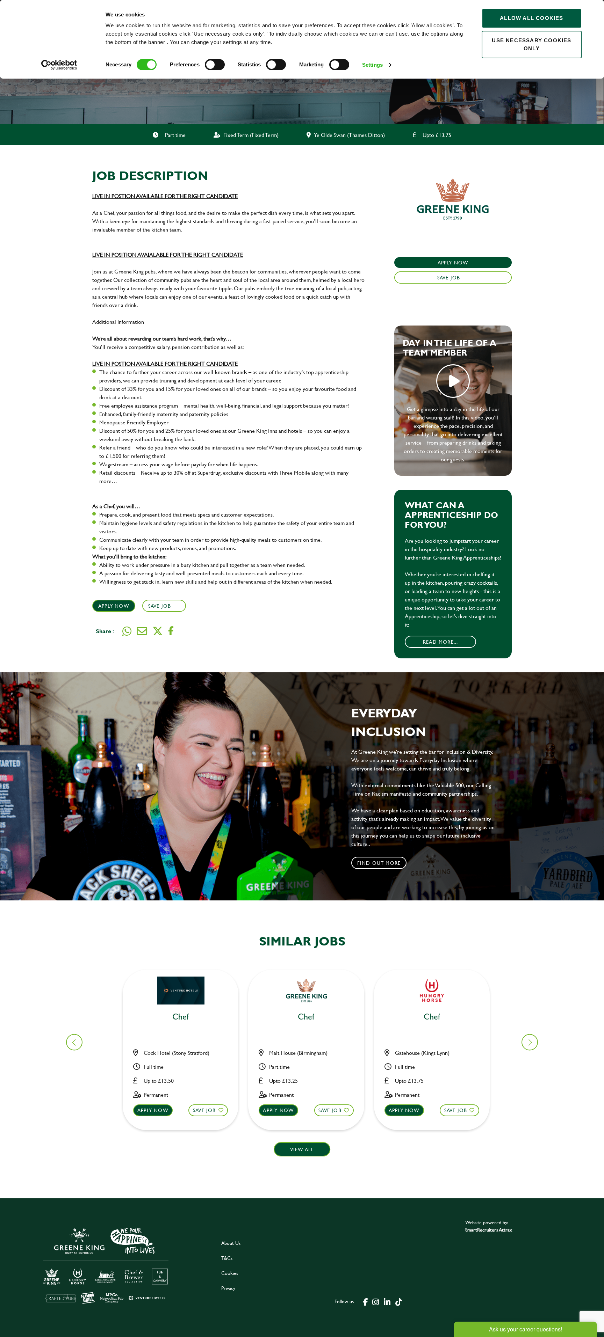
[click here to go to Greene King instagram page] (375, 1301)
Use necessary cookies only (531, 44)
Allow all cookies (531, 18)
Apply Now (113, 605)
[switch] (215, 64)
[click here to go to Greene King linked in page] (387, 1301)
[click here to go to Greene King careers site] (106, 1265)
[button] (530, 1042)
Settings (372, 65)
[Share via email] (142, 631)
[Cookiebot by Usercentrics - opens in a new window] (59, 65)
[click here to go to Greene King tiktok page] (398, 1301)
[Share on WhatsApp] (126, 631)
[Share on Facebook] (171, 631)
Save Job (159, 605)
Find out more (379, 863)
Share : (105, 631)
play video (453, 381)
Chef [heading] (180, 1016)
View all (302, 1149)
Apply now (152, 1110)
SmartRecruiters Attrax (488, 1229)
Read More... (440, 641)
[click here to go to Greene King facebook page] (365, 1301)
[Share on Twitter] (157, 631)
